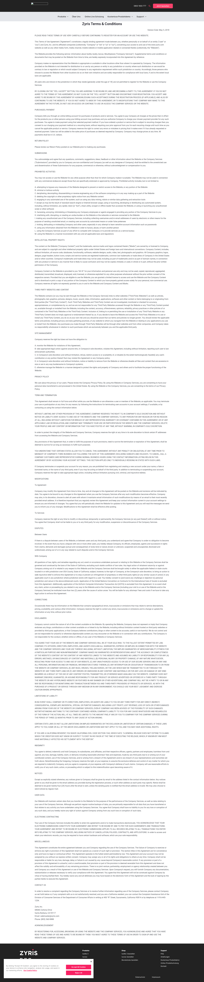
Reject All (78, 973)
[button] (150, 5)
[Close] (91, 961)
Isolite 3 (85, 954)
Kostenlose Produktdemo (170, 960)
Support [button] (140, 16)
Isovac (84, 957)
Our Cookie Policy (30, 970)
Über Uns (76, 16)
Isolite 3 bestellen (128, 954)
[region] (49, 968)
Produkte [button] (62, 16)
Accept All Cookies (78, 967)
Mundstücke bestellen (130, 960)
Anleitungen (165, 957)
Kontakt (163, 966)
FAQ (162, 954)
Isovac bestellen (128, 957)
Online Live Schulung (94, 16)
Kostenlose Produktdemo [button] (119, 16)
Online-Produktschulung (170, 963)
